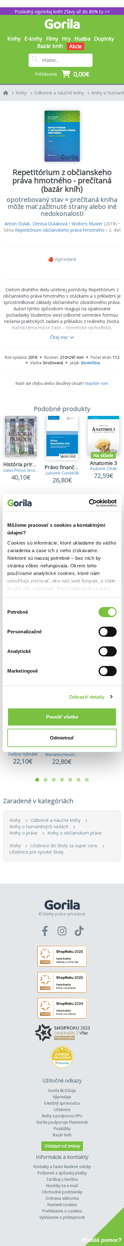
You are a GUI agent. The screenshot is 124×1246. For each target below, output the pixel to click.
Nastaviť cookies (62, 1204)
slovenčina (90, 362)
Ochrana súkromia (62, 1198)
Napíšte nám (96, 383)
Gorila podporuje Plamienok (62, 1122)
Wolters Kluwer (87, 224)
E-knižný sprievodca (62, 1103)
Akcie (75, 46)
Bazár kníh (50, 45)
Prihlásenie (46, 74)
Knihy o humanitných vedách (39, 826)
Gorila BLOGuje (62, 1090)
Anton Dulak (17, 224)
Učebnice (62, 1109)
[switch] (108, 632)
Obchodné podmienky (62, 1192)
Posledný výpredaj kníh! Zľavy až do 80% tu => (62, 12)
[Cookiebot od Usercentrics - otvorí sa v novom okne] (89, 503)
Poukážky (62, 1128)
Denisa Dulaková (49, 224)
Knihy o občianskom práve (74, 833)
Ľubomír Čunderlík (62, 473)
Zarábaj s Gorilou (62, 1179)
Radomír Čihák (103, 468)
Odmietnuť (62, 737)
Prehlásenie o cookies (62, 1211)
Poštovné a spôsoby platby (62, 1173)
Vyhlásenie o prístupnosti (62, 1217)
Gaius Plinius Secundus (23, 470)
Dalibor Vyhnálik (23, 754)
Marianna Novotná (62, 754)
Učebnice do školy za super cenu (64, 846)
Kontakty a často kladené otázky (62, 1166)
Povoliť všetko (62, 717)
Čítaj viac (60, 337)
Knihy (21, 93)
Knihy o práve (24, 833)
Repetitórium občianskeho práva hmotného (60, 230)
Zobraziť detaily (87, 697)
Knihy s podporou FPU (62, 1116)
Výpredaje (62, 1097)
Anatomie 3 (103, 463)
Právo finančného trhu (72, 467)
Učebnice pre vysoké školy (37, 852)
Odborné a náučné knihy (59, 93)
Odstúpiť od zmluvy (62, 1146)
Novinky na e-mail (62, 1185)
